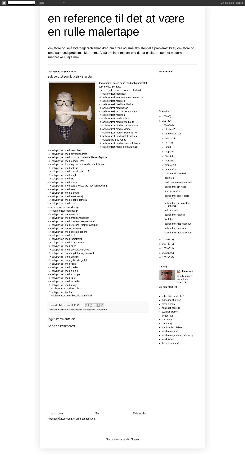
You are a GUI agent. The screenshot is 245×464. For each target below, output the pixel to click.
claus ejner (187, 271)
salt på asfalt (171, 210)
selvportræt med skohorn (116, 118)
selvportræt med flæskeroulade (69, 242)
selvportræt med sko (63, 189)
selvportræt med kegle (66, 207)
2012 (165, 253)
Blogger (135, 439)
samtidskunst (89, 310)
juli (167, 142)
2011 (165, 257)
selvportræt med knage (64, 285)
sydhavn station (170, 311)
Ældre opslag (139, 413)
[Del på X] (94, 305)
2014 (165, 244)
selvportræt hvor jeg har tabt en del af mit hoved (78, 164)
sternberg (167, 323)
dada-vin (169, 178)
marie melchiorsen (171, 300)
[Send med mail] (87, 305)
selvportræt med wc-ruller (66, 281)
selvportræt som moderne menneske (122, 97)
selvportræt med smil (63, 235)
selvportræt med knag (176, 228)
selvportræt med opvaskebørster (120, 125)
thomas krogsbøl (170, 343)
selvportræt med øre (63, 178)
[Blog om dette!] (91, 305)
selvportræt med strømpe (116, 129)
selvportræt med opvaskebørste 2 (70, 171)
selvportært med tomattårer (67, 238)
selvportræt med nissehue (66, 288)
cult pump (167, 319)
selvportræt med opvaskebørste (69, 153)
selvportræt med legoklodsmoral (69, 199)
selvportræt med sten (63, 203)
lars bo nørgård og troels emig (177, 335)
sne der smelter (173, 191)
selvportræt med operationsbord (69, 231)
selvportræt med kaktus (65, 168)
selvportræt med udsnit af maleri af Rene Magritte (79, 157)
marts (168, 160)
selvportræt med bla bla (65, 270)
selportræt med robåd (114, 139)
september (171, 133)
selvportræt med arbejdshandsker (70, 217)
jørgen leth (167, 315)
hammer (62, 310)
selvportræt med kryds (65, 182)
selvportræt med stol (113, 100)
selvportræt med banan (115, 107)
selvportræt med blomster (66, 192)
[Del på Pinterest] (102, 305)
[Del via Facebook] (98, 305)
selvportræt (102, 310)
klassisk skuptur (74, 310)
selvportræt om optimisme (66, 228)
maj (167, 151)
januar (168, 169)
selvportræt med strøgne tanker (119, 132)
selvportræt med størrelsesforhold (122, 90)
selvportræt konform (63, 292)
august (169, 138)
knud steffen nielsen (172, 327)
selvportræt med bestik (65, 210)
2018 (165, 116)
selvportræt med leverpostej (67, 196)
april (167, 156)
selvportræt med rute (63, 278)
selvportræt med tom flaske (117, 104)
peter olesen (168, 304)
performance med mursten (178, 182)
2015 (165, 239)
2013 (165, 248)
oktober (169, 129)
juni (167, 147)
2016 (165, 125)
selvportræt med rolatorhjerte (118, 121)
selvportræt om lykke (175, 187)
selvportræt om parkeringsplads (119, 111)
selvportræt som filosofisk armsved (72, 295)
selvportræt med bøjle (64, 246)
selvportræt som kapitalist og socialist (73, 253)
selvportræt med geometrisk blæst (121, 143)
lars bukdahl (168, 339)
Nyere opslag (56, 413)
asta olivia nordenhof (173, 296)
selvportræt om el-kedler (65, 214)
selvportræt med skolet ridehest (120, 136)
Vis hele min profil (168, 287)
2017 (165, 120)
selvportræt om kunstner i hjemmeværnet (75, 224)
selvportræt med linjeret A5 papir (120, 146)
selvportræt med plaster (65, 267)
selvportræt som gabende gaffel (69, 260)
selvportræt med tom (114, 114)
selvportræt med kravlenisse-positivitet (73, 221)
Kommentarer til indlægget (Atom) (78, 418)
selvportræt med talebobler (66, 150)
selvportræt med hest (114, 93)
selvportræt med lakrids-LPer (68, 161)
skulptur (169, 219)
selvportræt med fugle (64, 263)
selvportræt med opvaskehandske (70, 249)
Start (97, 413)
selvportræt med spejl (64, 175)
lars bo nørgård (170, 331)
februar (169, 165)
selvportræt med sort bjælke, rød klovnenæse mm (80, 185)
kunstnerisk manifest (175, 173)
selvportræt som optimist (65, 256)
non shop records (171, 308)
